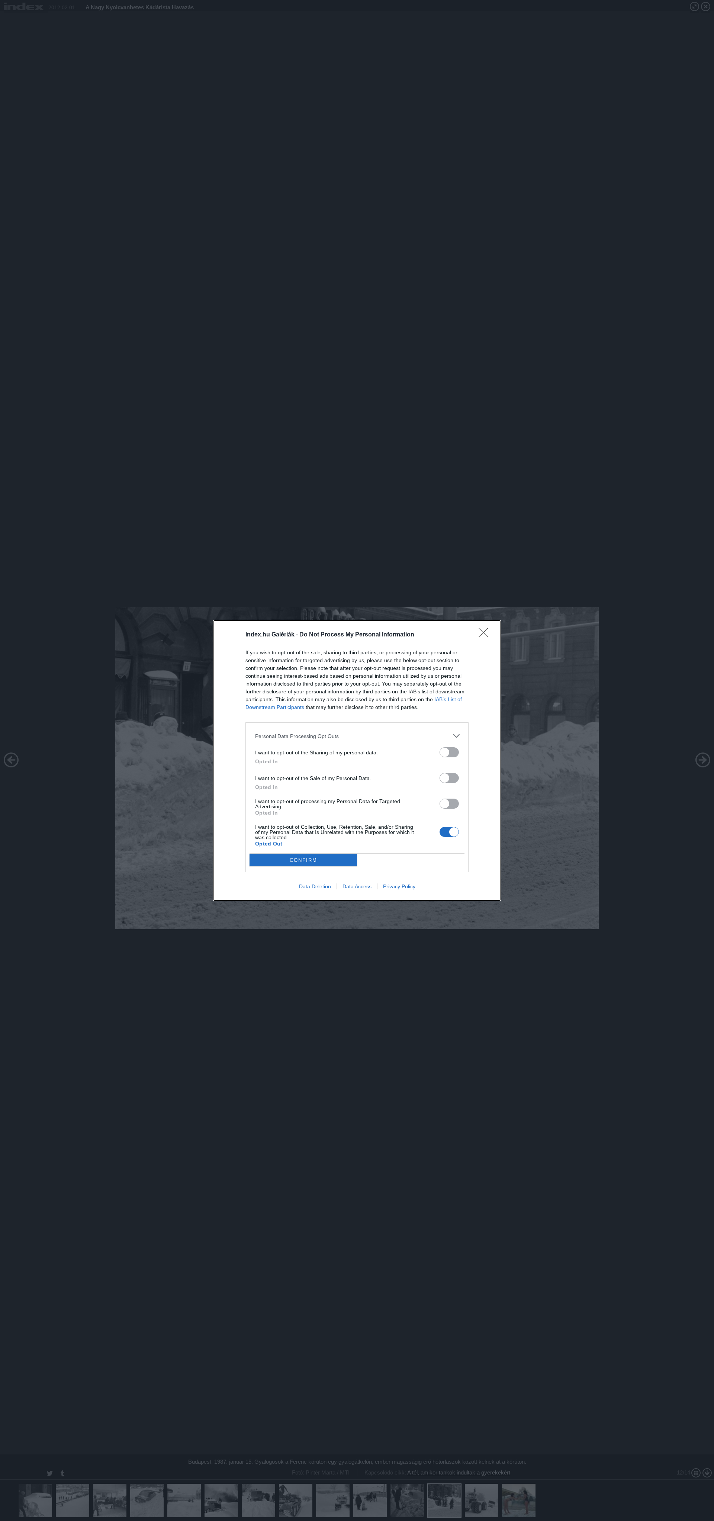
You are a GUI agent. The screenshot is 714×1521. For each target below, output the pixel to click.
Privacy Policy (399, 886)
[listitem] (357, 736)
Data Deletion (315, 886)
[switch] (449, 752)
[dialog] (357, 760)
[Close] (486, 635)
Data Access (357, 886)
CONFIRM (303, 860)
